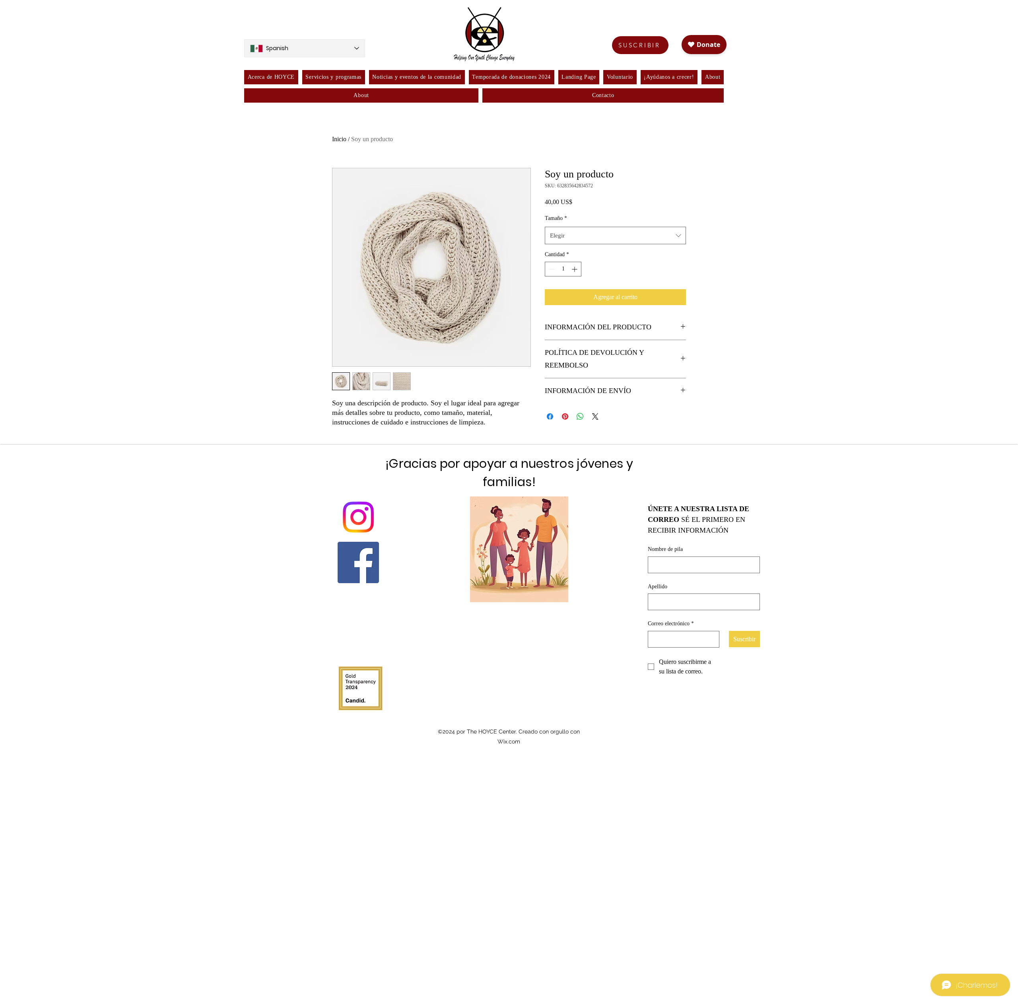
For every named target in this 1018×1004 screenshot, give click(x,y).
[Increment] (575, 269)
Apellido (657, 587)
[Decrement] (551, 269)
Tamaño (556, 218)
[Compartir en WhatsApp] (580, 416)
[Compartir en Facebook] (550, 416)
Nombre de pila (665, 549)
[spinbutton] (563, 269)
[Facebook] (358, 562)
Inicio (339, 139)
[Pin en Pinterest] (565, 416)
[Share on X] (595, 416)
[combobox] (615, 235)
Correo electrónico (671, 624)
